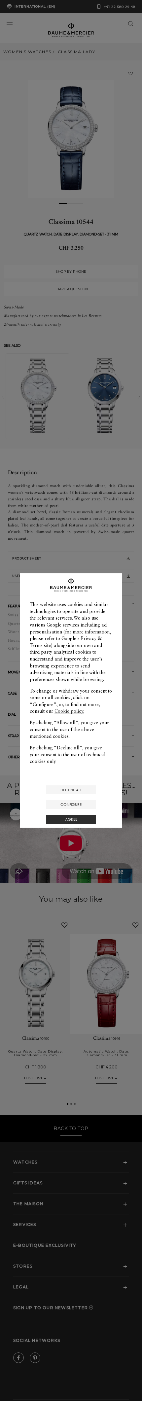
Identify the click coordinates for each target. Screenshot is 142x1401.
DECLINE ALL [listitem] (71, 789)
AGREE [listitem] (71, 819)
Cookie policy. (69, 711)
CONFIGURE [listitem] (71, 804)
